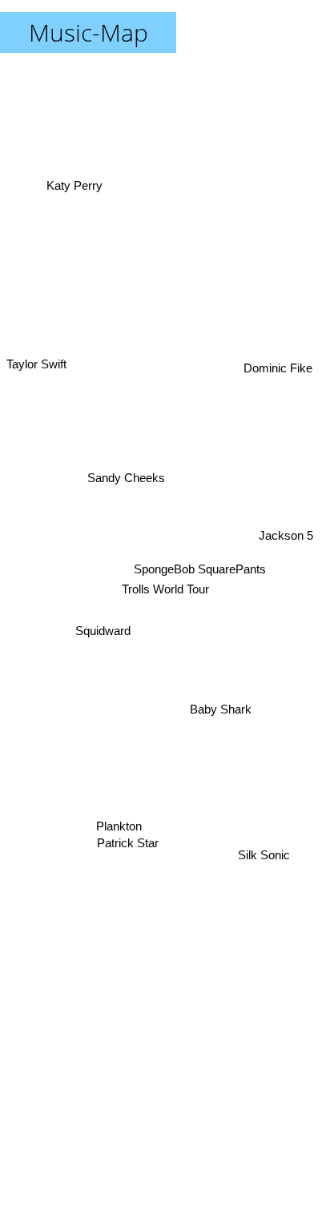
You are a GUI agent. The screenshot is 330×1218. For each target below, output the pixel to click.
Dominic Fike (281, 364)
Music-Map (88, 32)
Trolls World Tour (165, 589)
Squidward (102, 647)
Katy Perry (73, 186)
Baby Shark (220, 711)
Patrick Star (124, 836)
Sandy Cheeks (119, 502)
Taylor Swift (36, 348)
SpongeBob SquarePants (198, 574)
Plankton (117, 823)
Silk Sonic (266, 860)
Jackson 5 (288, 541)
